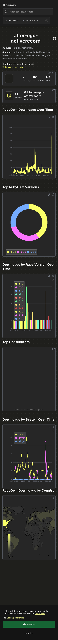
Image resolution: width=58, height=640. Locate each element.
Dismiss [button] (29, 633)
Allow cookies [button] (29, 624)
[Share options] (49, 73)
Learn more (40, 613)
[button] (29, 618)
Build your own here (12, 67)
